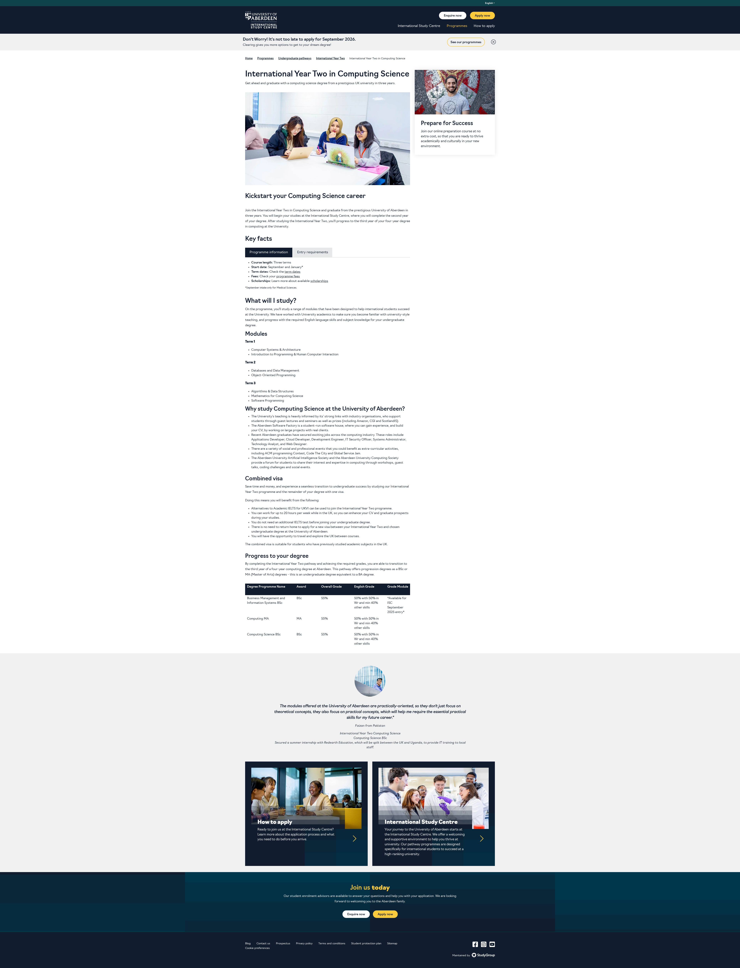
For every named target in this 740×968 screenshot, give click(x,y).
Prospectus (283, 943)
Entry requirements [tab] (312, 252)
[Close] (492, 41)
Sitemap (392, 943)
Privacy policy (304, 943)
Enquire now (453, 15)
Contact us (263, 943)
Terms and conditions (331, 943)
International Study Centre (419, 26)
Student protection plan (366, 943)
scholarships (319, 281)
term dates (292, 271)
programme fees (288, 276)
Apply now (482, 15)
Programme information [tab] (269, 252)
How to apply (484, 26)
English (489, 3)
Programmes (457, 26)
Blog (248, 943)
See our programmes (466, 42)
